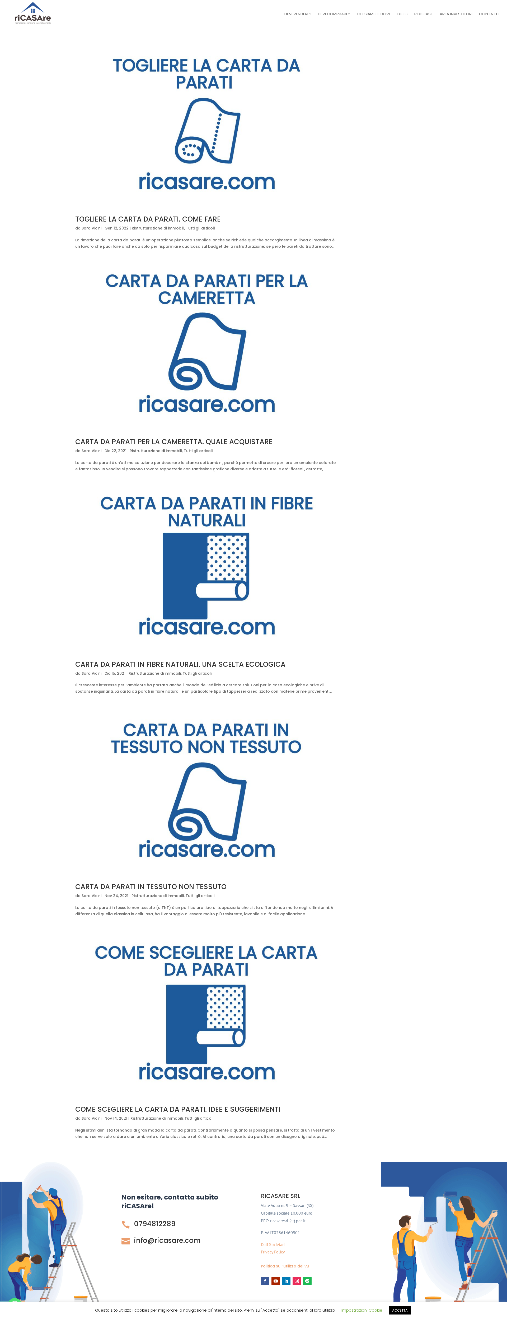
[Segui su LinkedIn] (286, 1281)
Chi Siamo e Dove (374, 14)
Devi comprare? (334, 14)
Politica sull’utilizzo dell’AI (285, 1266)
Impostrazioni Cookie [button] (361, 1310)
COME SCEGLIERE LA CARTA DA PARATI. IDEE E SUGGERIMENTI (177, 1109)
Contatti (489, 14)
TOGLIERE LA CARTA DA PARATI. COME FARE (148, 219)
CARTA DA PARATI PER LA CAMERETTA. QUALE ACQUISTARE (174, 442)
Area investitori (456, 14)
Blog (402, 14)
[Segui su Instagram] (297, 1281)
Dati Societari (273, 1244)
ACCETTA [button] (400, 1310)
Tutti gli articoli (200, 228)
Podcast (423, 14)
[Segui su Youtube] (275, 1281)
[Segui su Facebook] (265, 1281)
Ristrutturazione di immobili (158, 228)
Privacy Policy (273, 1251)
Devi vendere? (297, 14)
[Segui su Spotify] (307, 1281)
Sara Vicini (91, 228)
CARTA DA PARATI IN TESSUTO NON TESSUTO (151, 886)
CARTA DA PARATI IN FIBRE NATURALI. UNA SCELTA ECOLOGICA (180, 664)
